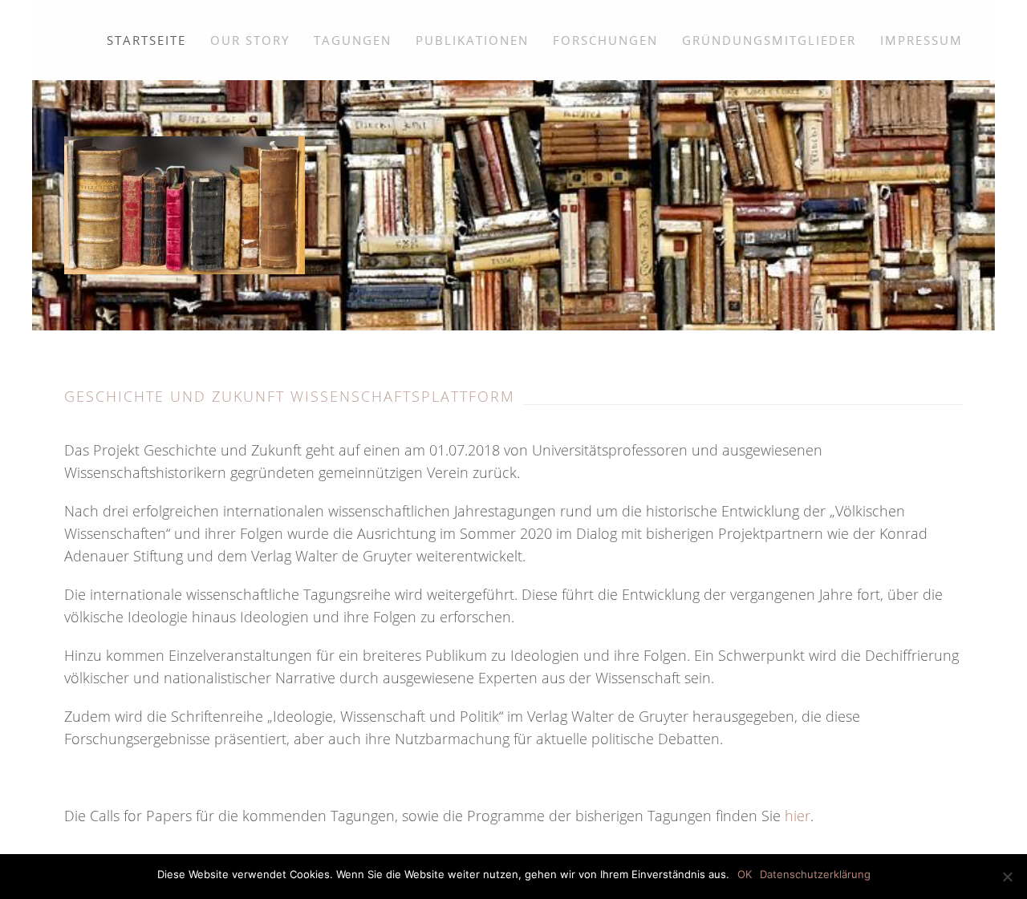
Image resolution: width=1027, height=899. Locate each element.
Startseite (146, 40)
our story (250, 40)
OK (744, 874)
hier (797, 815)
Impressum (921, 40)
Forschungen (605, 40)
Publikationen (472, 40)
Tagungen (353, 40)
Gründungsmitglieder (769, 40)
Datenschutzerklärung (815, 874)
